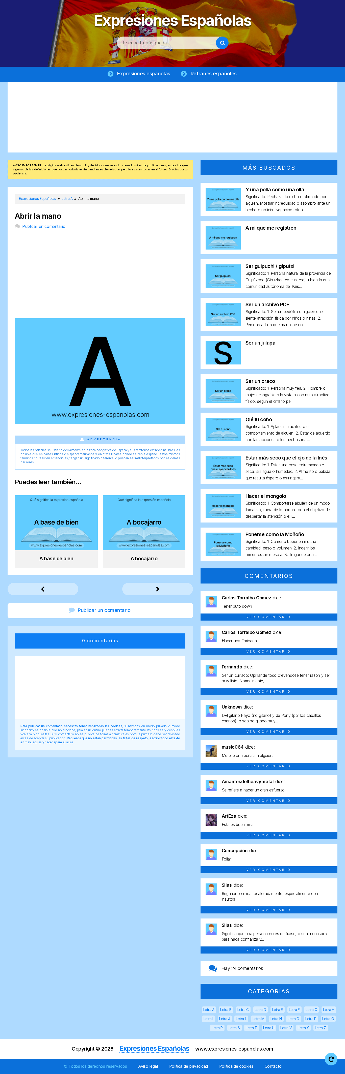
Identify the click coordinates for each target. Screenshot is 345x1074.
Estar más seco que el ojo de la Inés (286, 458)
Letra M (258, 1019)
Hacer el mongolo (265, 496)
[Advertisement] (172, 117)
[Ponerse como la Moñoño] (223, 554)
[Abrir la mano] (100, 422)
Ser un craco (260, 381)
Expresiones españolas (143, 74)
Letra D (260, 1009)
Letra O (293, 1019)
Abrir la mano (38, 216)
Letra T (251, 1028)
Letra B (225, 1009)
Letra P (310, 1019)
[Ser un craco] (223, 401)
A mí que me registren (271, 228)
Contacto (273, 1066)
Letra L (241, 1019)
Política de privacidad (188, 1066)
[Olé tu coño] (223, 439)
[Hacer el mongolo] (223, 516)
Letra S (234, 1028)
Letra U (269, 1028)
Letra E (277, 1009)
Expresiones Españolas (172, 20)
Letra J (224, 1019)
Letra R (217, 1028)
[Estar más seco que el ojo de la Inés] (223, 477)
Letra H (328, 1009)
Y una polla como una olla (274, 190)
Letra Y (303, 1028)
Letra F (294, 1009)
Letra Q (328, 1019)
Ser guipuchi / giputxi (269, 266)
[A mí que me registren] (223, 248)
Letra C (243, 1009)
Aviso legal (148, 1066)
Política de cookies (236, 1066)
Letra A (208, 1009)
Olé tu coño (258, 419)
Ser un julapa (260, 343)
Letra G (311, 1009)
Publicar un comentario (43, 226)
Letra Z (320, 1028)
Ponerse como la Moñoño (274, 534)
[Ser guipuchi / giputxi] (223, 286)
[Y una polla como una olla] (223, 209)
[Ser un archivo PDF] (223, 324)
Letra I (208, 1019)
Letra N (276, 1019)
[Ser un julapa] (223, 362)
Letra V (286, 1028)
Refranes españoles (213, 74)
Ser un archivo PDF (267, 304)
